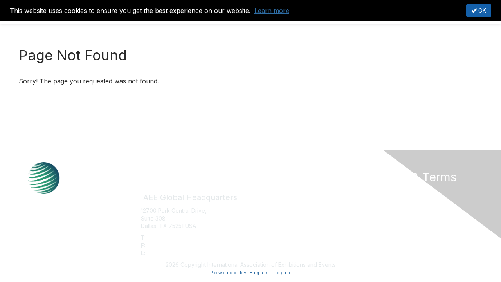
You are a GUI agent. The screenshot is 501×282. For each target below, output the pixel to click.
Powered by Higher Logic (250, 272)
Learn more (271, 10)
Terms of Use (384, 199)
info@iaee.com (166, 252)
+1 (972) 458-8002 (171, 237)
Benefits (264, 199)
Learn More (268, 207)
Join (259, 191)
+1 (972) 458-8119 (170, 245)
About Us (378, 191)
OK (481, 10)
